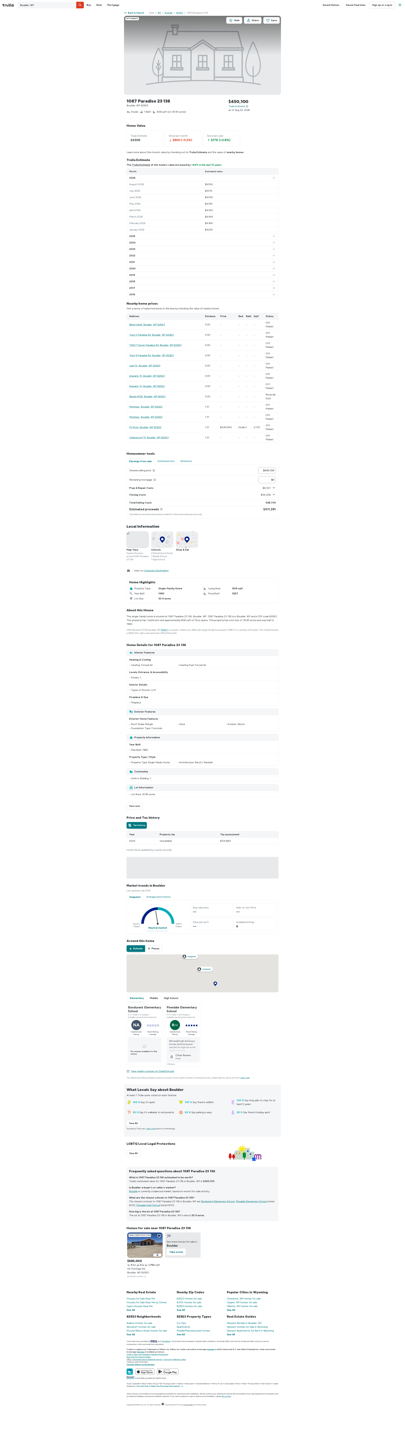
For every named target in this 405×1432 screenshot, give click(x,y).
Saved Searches (355, 4)
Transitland (166, 1341)
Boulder (168, 13)
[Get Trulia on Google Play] (167, 1371)
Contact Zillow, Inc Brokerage (141, 1364)
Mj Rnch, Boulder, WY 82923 (145, 427)
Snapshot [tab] (135, 896)
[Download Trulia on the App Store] (144, 1371)
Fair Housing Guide (167, 1384)
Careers (180, 1384)
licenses (211, 1349)
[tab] (137, 825)
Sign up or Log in (382, 4)
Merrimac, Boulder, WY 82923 (145, 406)
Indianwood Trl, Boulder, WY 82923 (149, 437)
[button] (80, 5)
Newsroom (189, 1384)
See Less (136, 805)
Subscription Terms (232, 1384)
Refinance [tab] (186, 461)
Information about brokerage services (147, 1359)
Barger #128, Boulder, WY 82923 (147, 396)
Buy (89, 4)
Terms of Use (217, 1384)
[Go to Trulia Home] (10, 5)
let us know (226, 1396)
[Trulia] (130, 1371)
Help (244, 1384)
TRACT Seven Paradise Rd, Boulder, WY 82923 (155, 345)
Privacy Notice (254, 1384)
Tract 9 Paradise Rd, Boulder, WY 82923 (151, 355)
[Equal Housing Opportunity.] (163, 1405)
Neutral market (157, 927)
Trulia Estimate (141, 164)
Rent (99, 4)
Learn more (245, 1078)
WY (159, 13)
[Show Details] (274, 178)
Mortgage (113, 4)
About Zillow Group (149, 1384)
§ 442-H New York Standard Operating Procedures (147, 1354)
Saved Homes (331, 4)
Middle (154, 998)
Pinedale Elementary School (251, 1201)
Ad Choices (266, 1384)
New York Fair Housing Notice (139, 1357)
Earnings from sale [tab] (140, 461)
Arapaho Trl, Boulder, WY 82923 (147, 375)
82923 (179, 13)
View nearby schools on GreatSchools (152, 1071)
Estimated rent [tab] (166, 461)
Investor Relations (203, 1384)
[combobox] (50, 5)
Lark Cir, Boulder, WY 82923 (144, 365)
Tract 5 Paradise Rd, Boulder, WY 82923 (151, 334)
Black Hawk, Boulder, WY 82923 (147, 324)
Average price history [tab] (158, 896)
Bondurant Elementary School (218, 1201)
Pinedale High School (148, 1205)
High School (171, 998)
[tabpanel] (202, 492)
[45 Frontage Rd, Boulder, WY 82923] (145, 1245)
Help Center (188, 1405)
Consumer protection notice (174, 1359)
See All (134, 1123)
